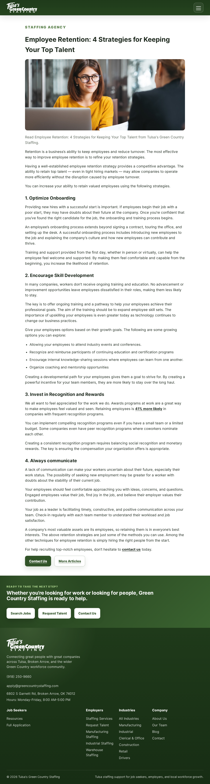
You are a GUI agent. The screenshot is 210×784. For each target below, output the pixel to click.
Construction (129, 745)
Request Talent (54, 613)
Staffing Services (99, 718)
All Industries (129, 718)
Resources (15, 718)
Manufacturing (130, 725)
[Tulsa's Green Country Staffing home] (22, 7)
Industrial (126, 732)
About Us (159, 718)
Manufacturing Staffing (97, 734)
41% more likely (148, 409)
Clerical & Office (131, 738)
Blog (155, 732)
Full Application (18, 725)
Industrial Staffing (99, 743)
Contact (158, 738)
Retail (123, 751)
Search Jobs (21, 613)
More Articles (70, 561)
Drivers (124, 758)
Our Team (159, 725)
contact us (131, 549)
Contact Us (38, 561)
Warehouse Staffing (94, 752)
